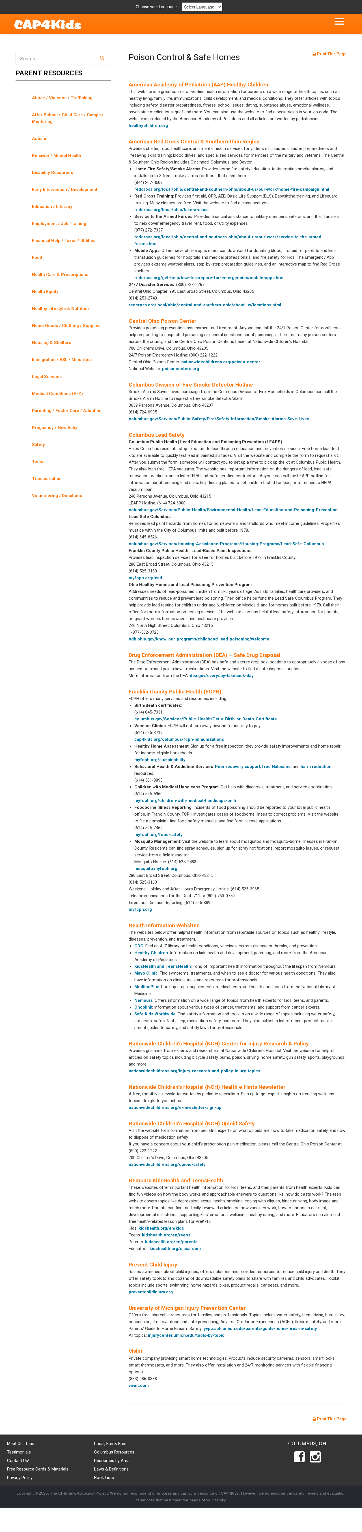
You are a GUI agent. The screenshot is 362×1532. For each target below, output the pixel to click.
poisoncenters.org (180, 368)
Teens (38, 461)
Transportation (47, 478)
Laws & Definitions (111, 1469)
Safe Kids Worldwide (155, 1014)
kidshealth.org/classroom (175, 1248)
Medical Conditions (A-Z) (57, 393)
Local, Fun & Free (110, 1443)
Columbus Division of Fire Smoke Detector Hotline (191, 384)
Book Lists (104, 1477)
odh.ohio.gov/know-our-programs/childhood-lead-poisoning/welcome (199, 639)
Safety (38, 444)
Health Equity (45, 291)
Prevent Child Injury (153, 1264)
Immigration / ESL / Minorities (62, 359)
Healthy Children (151, 952)
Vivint (136, 1351)
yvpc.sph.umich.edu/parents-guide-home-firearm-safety (260, 1328)
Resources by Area (112, 1460)
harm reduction (316, 766)
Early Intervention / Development (64, 189)
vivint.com (139, 1385)
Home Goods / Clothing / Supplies (66, 325)
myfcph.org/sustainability (160, 759)
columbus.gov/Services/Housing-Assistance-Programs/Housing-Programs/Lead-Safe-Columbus (226, 543)
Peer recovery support (237, 766)
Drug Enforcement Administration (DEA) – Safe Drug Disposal (204, 655)
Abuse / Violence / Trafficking (62, 97)
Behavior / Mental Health (56, 155)
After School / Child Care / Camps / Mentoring (68, 118)
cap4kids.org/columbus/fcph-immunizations (179, 739)
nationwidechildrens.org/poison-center (220, 361)
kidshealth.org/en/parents (171, 1241)
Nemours (143, 1000)
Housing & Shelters (51, 342)
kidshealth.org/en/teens (166, 1235)
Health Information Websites (164, 925)
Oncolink (143, 1007)
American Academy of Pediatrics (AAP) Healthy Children (198, 84)
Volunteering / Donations (57, 495)
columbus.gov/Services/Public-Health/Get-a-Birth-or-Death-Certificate (205, 719)
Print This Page (331, 54)
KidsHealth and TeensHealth (162, 966)
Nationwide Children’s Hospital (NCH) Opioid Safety (192, 1123)
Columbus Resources (114, 1452)
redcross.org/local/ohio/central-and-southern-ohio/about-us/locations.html (205, 304)
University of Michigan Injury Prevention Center (187, 1308)
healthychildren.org (148, 125)
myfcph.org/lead (145, 577)
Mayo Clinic (146, 973)
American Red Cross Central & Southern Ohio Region (194, 141)
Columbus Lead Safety (157, 435)
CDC (138, 946)
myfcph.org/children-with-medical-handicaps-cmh (185, 800)
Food (37, 257)
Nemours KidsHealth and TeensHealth (176, 1180)
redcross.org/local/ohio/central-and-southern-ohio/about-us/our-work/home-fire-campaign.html (231, 189)
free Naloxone (276, 766)
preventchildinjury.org (151, 1292)
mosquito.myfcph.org (155, 868)
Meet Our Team (21, 1443)
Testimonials (19, 1452)
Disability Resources (52, 172)
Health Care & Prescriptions (60, 274)
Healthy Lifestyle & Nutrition (60, 308)
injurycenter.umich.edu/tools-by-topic (186, 1335)
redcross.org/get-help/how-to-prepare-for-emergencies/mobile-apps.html (209, 277)
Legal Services (47, 376)
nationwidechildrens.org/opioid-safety (167, 1164)
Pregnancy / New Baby (54, 427)
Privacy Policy (20, 1477)
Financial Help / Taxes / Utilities (63, 240)
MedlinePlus (146, 986)
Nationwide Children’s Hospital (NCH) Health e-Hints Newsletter (207, 1087)
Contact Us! (18, 1460)
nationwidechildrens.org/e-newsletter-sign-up (175, 1107)
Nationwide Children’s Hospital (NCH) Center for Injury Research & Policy (219, 1043)
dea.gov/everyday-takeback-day (222, 675)
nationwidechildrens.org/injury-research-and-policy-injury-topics (194, 1070)
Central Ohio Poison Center (162, 321)
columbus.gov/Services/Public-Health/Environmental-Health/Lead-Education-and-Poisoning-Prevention (233, 509)
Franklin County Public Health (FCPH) (175, 691)
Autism (39, 138)
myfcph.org (140, 909)
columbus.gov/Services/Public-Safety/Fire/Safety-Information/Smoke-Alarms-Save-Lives (219, 418)
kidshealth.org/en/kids (161, 1228)
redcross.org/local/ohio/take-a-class (171, 209)
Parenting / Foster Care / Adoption (67, 410)
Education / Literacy (52, 206)
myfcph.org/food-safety (158, 834)
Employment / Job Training (59, 223)
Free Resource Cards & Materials (37, 1469)
